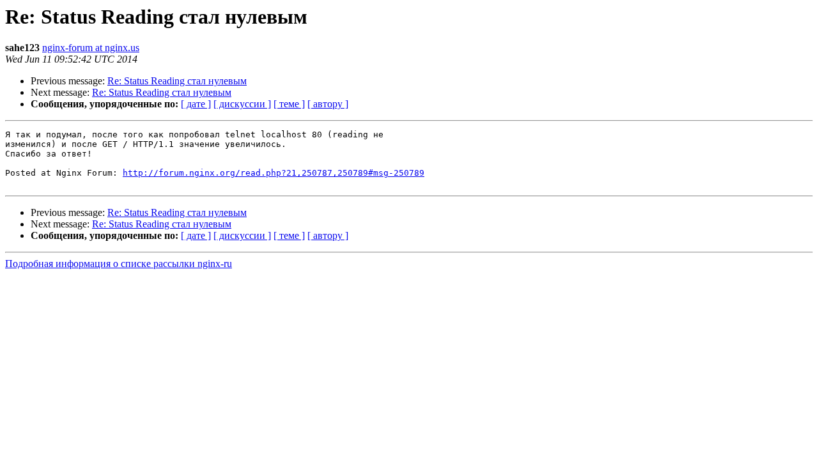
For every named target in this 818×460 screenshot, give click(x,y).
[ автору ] (327, 103)
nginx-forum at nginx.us (90, 47)
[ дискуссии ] (242, 103)
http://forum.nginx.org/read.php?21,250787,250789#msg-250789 (273, 173)
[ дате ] (196, 103)
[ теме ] (289, 103)
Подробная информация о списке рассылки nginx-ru (118, 263)
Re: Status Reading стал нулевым (177, 80)
